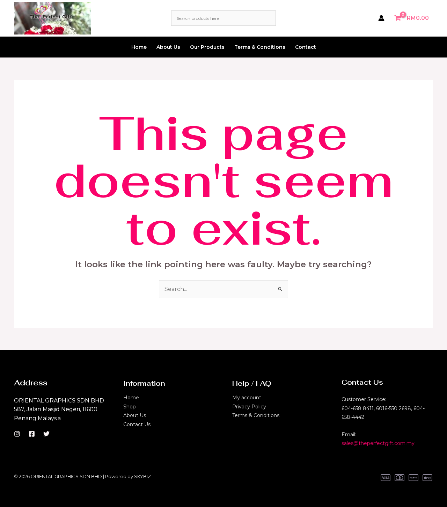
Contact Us (137, 424)
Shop (129, 407)
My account (246, 397)
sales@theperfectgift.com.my (378, 443)
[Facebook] (32, 434)
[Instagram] (17, 434)
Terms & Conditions (259, 47)
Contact (305, 47)
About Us (168, 47)
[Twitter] (46, 434)
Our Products (207, 47)
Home (139, 47)
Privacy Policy (249, 407)
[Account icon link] (381, 18)
